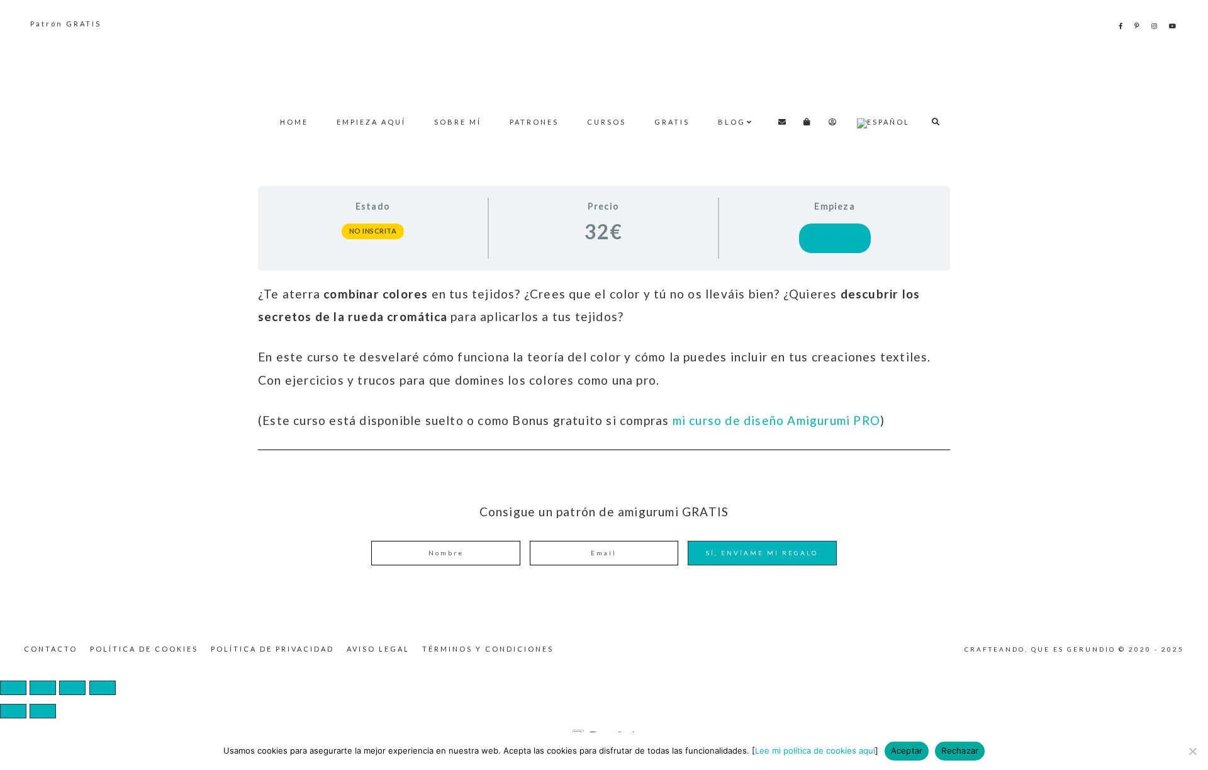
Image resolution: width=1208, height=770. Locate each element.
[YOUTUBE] (1173, 26)
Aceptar (907, 750)
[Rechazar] (1192, 751)
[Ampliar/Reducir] (13, 688)
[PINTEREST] (1137, 26)
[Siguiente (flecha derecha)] (43, 711)
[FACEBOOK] (1121, 26)
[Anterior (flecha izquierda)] (13, 711)
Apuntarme (835, 238)
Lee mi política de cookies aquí (815, 750)
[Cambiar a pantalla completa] (43, 688)
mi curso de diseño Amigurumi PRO (776, 420)
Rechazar (959, 750)
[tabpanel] (604, 357)
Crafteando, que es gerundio (604, 66)
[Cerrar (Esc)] (102, 688)
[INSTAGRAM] (1155, 26)
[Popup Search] (936, 122)
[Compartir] (72, 688)
